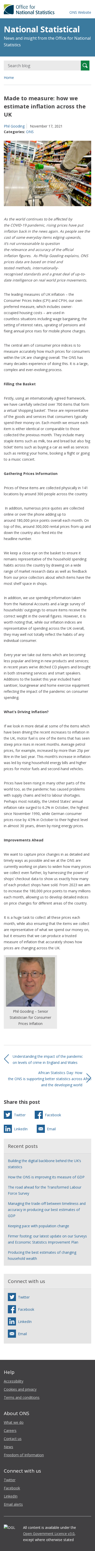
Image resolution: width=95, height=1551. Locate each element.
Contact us (13, 1438)
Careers (10, 1430)
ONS (30, 131)
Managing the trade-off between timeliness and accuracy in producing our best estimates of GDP (47, 1209)
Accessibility (13, 1381)
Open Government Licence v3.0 (48, 1533)
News (8, 1446)
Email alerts (13, 1504)
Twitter (9, 1479)
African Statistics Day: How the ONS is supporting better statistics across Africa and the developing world (50, 1078)
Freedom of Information (24, 1455)
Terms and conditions (22, 1397)
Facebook (12, 1488)
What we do (14, 1422)
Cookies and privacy (20, 1389)
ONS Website (80, 12)
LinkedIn (10, 1496)
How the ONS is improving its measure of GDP (46, 1177)
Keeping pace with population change (38, 1225)
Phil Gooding (14, 126)
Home (9, 77)
